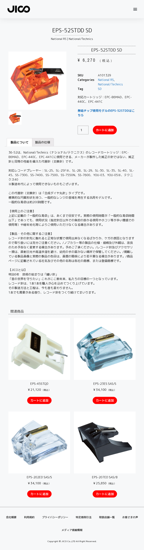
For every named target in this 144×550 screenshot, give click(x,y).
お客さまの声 (130, 517)
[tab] (19, 142)
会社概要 (11, 517)
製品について (19, 142)
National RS (58, 39)
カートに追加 (105, 130)
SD (100, 89)
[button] (135, 9)
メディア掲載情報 (72, 530)
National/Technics (81, 39)
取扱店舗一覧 (107, 517)
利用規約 (29, 517)
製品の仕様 (42, 142)
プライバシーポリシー (55, 517)
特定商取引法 (84, 517)
